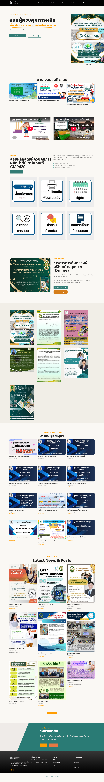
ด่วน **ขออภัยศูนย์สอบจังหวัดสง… (48, 541)
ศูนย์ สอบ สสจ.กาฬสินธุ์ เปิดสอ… (76, 483)
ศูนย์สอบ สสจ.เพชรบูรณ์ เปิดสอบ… (19, 483)
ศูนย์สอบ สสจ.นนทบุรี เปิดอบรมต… (49, 100)
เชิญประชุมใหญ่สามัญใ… (17, 605)
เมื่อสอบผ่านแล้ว (53, 3)
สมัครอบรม (76, 762)
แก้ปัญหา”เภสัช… (43, 702)
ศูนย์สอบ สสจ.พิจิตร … (74, 654)
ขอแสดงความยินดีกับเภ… (75, 605)
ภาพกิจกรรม (63, 3)
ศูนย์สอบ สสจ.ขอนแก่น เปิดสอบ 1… (19, 456)
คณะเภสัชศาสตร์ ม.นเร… (17, 648)
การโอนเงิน (77, 767)
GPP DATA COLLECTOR (46, 605)
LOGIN (82, 3)
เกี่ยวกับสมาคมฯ (42, 3)
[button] (73, 40)
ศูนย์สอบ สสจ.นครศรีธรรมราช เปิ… (48, 510)
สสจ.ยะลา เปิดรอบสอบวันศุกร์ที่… (76, 456)
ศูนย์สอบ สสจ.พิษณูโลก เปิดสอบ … (77, 510)
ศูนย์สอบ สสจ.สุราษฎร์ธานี (16, 510)
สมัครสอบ (76, 760)
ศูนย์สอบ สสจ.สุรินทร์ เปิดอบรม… (20, 100)
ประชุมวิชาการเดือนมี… (16, 701)
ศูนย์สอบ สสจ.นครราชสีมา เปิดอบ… (78, 104)
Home (33, 3)
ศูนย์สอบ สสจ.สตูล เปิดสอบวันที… (48, 483)
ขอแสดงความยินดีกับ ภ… (75, 681)
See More (52, 713)
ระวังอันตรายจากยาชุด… (45, 653)
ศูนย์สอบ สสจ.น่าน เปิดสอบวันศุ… (47, 456)
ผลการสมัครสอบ (78, 765)
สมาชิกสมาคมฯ (73, 3)
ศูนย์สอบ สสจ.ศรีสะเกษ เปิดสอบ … (19, 537)
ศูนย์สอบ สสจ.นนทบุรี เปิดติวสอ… (76, 537)
